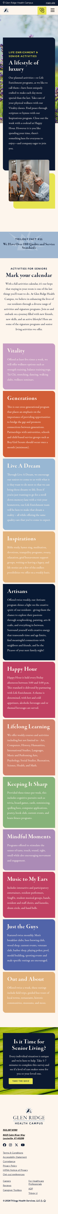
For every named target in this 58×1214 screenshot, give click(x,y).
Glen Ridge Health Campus (19, 2)
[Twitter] (16, 1145)
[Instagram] (10, 1145)
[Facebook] (4, 1145)
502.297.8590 (10, 1130)
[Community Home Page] (29, 1115)
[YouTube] (23, 1145)
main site (50, 2)
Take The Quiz (20, 1081)
